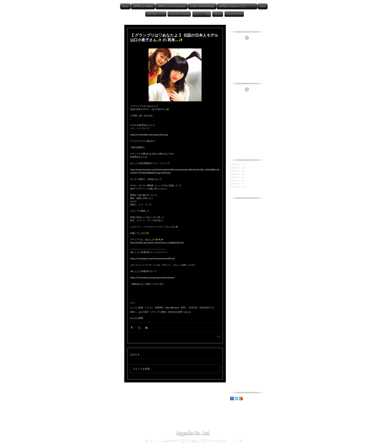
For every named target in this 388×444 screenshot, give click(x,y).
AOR (252, 217)
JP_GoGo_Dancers (238, 322)
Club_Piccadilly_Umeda (241, 245)
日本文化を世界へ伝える (179, 312)
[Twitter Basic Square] (236, 398)
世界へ (184, 307)
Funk (232, 284)
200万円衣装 (236, 207)
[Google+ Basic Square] (241, 398)
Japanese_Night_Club (240, 331)
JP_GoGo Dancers (238, 317)
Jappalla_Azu (236, 374)
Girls (232, 288)
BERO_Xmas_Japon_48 (240, 236)
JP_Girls (246, 312)
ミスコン (149, 307)
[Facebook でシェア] (131, 327)
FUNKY (233, 279)
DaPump (234, 265)
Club (250, 241)
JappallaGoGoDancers (240, 355)
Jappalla (234, 341)
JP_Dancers (235, 312)
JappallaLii (256, 355)
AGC (247, 217)
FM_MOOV (244, 274)
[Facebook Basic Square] (232, 398)
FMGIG (253, 269)
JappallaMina (236, 360)
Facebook (242, 279)
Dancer (253, 265)
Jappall (256, 336)
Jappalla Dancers (247, 341)
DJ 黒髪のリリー (238, 260)
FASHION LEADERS (239, 269)
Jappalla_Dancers (252, 374)
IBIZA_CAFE (235, 307)
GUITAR (247, 284)
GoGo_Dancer (250, 298)
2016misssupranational (240, 212)
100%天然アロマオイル (241, 202)
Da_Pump (244, 265)
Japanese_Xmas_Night (240, 336)
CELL (243, 241)
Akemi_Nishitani (238, 226)
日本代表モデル (206, 307)
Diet (260, 265)
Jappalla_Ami (236, 370)
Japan (243, 327)
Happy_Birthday (237, 303)
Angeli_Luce (253, 226)
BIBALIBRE (257, 236)
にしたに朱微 (136, 307)
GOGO (239, 284)
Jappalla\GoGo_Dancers (241, 365)
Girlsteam (234, 293)
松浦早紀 (159, 307)
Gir (254, 284)
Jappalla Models (237, 350)
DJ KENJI (234, 255)
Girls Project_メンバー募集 (248, 288)
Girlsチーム (246, 293)
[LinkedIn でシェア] (146, 327)
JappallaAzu (251, 350)
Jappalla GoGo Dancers (240, 346)
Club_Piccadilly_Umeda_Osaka (244, 250)
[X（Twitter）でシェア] (139, 327)
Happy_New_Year (254, 303)
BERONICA (240, 231)
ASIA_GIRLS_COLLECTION (242, 221)
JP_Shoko (234, 327)
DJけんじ (252, 260)
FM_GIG (233, 274)
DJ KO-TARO (245, 255)
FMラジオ (254, 274)
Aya (232, 231)
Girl (259, 284)
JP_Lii (251, 322)
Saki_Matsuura (172, 307)
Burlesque (234, 241)
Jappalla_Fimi (236, 379)
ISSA (245, 307)
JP (250, 307)
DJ (261, 250)
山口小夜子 (143, 312)
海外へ (133, 312)
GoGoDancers (236, 298)
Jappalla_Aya (250, 370)
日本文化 (193, 307)
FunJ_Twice (254, 279)
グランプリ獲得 (158, 312)
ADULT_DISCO (236, 217)
